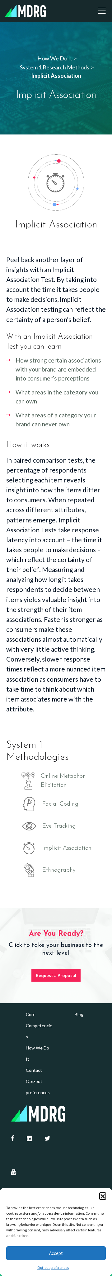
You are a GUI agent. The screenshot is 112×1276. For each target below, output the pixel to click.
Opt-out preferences (53, 1267)
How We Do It (37, 1053)
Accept (56, 1253)
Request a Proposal (56, 975)
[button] (103, 1196)
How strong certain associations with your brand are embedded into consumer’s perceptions (58, 369)
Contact (34, 1070)
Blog (79, 1014)
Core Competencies (39, 1025)
